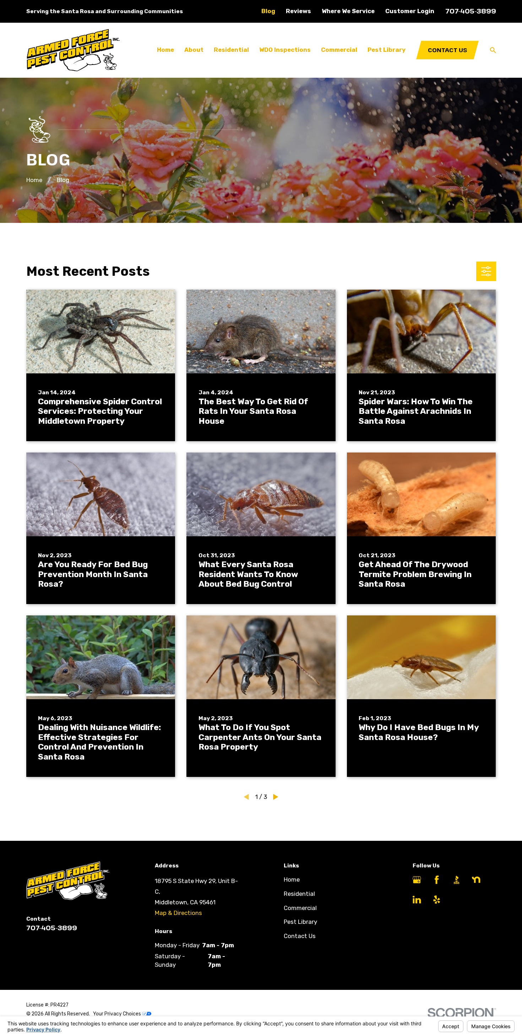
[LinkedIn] (417, 899)
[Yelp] (437, 899)
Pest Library (300, 921)
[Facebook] (437, 880)
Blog (268, 11)
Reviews (298, 11)
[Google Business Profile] (417, 880)
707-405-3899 (470, 10)
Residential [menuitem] (231, 49)
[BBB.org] (456, 880)
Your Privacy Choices (117, 1013)
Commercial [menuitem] (339, 49)
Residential (299, 893)
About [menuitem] (193, 49)
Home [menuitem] (165, 49)
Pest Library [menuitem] (387, 49)
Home (292, 879)
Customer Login (409, 11)
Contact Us (447, 50)
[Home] (73, 50)
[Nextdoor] (476, 880)
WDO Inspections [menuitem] (285, 49)
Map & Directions (178, 912)
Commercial (300, 907)
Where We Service (348, 11)
